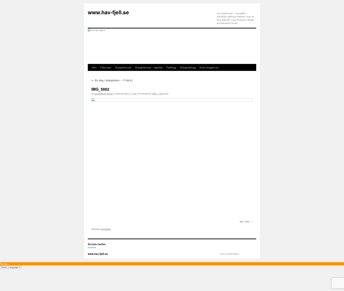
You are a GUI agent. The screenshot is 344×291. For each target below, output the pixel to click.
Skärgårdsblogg (188, 67)
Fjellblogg (171, 67)
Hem (94, 67)
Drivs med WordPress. (230, 253)
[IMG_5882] (172, 158)
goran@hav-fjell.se (103, 93)
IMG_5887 (245, 221)
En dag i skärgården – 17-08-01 (112, 80)
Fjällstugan (105, 67)
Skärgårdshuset (123, 67)
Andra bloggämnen (209, 67)
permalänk (106, 228)
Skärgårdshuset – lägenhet (149, 67)
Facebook (92, 247)
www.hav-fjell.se (108, 12)
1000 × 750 (157, 93)
